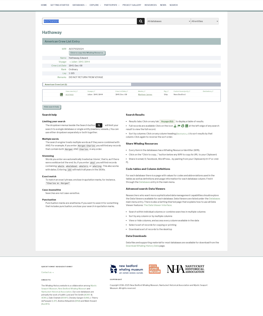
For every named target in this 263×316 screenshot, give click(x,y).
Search (174, 5)
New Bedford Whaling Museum (72, 288)
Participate (110, 5)
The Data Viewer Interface (158, 205)
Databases (78, 5)
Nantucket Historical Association (56, 292)
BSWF (65, 298)
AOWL (44, 298)
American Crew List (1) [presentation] (56, 84)
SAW (86, 298)
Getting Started (59, 5)
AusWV (45, 304)
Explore (94, 5)
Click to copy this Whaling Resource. (86, 53)
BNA (78, 301)
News (163, 5)
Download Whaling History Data (142, 246)
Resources (151, 5)
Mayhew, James (145, 94)
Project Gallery (132, 5)
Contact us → (47, 272)
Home (44, 5)
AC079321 (70, 95)
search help (51, 107)
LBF (54, 301)
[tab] (87, 84)
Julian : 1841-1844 (80, 61)
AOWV (88, 295)
